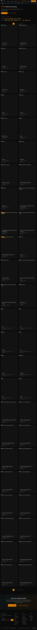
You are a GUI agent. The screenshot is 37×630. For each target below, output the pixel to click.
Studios (16, 617)
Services (12, 1)
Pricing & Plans (24, 622)
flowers (12, 20)
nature (9, 20)
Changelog (31, 616)
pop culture (15, 20)
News (15, 620)
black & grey (11, 18)
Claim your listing (12, 605)
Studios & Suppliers (25, 618)
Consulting (23, 617)
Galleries (8, 1)
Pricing (16, 1)
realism (8, 18)
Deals (15, 624)
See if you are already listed (22, 605)
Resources (23, 621)
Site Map (31, 617)
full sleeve (26, 20)
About (30, 615)
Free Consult (33, 1)
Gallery (16, 615)
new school (18, 18)
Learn (18, 1)
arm (23, 20)
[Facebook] (35, 628)
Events (16, 619)
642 (20, 23)
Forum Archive (17, 621)
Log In (29, 1)
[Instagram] (32, 628)
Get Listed (23, 616)
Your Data (31, 619)
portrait (15, 18)
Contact (31, 620)
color (5, 18)
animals (6, 20)
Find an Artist (16, 616)
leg (29, 20)
